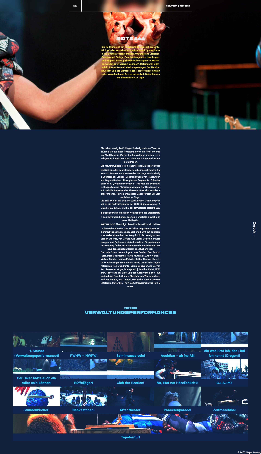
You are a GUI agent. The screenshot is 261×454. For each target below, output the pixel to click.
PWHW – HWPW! (84, 355)
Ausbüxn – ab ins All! (178, 355)
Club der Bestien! (130, 383)
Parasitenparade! (177, 410)
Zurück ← (254, 230)
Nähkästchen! (83, 410)
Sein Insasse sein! (130, 355)
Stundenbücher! (36, 410)
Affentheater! (131, 410)
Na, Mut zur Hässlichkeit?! (177, 383)
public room (184, 5)
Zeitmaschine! (224, 410)
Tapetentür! (130, 437)
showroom (171, 5)
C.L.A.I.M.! (224, 383)
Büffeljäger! (83, 383)
